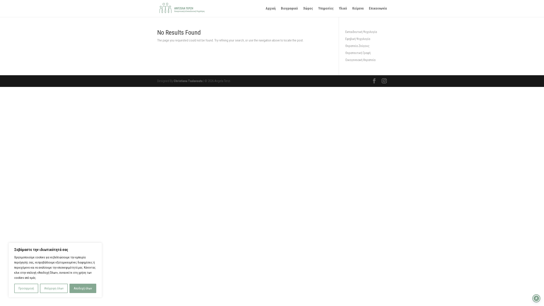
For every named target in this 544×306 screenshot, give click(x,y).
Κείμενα (358, 8)
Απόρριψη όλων (54, 288)
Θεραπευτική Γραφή (358, 53)
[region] (55, 270)
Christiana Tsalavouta (188, 81)
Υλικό (343, 8)
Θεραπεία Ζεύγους (357, 46)
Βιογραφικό (289, 8)
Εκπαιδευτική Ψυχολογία (361, 32)
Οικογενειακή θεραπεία (360, 60)
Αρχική (271, 8)
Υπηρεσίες (326, 8)
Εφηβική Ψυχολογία (357, 39)
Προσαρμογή (26, 288)
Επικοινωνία (378, 8)
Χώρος (308, 8)
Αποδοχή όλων (83, 288)
